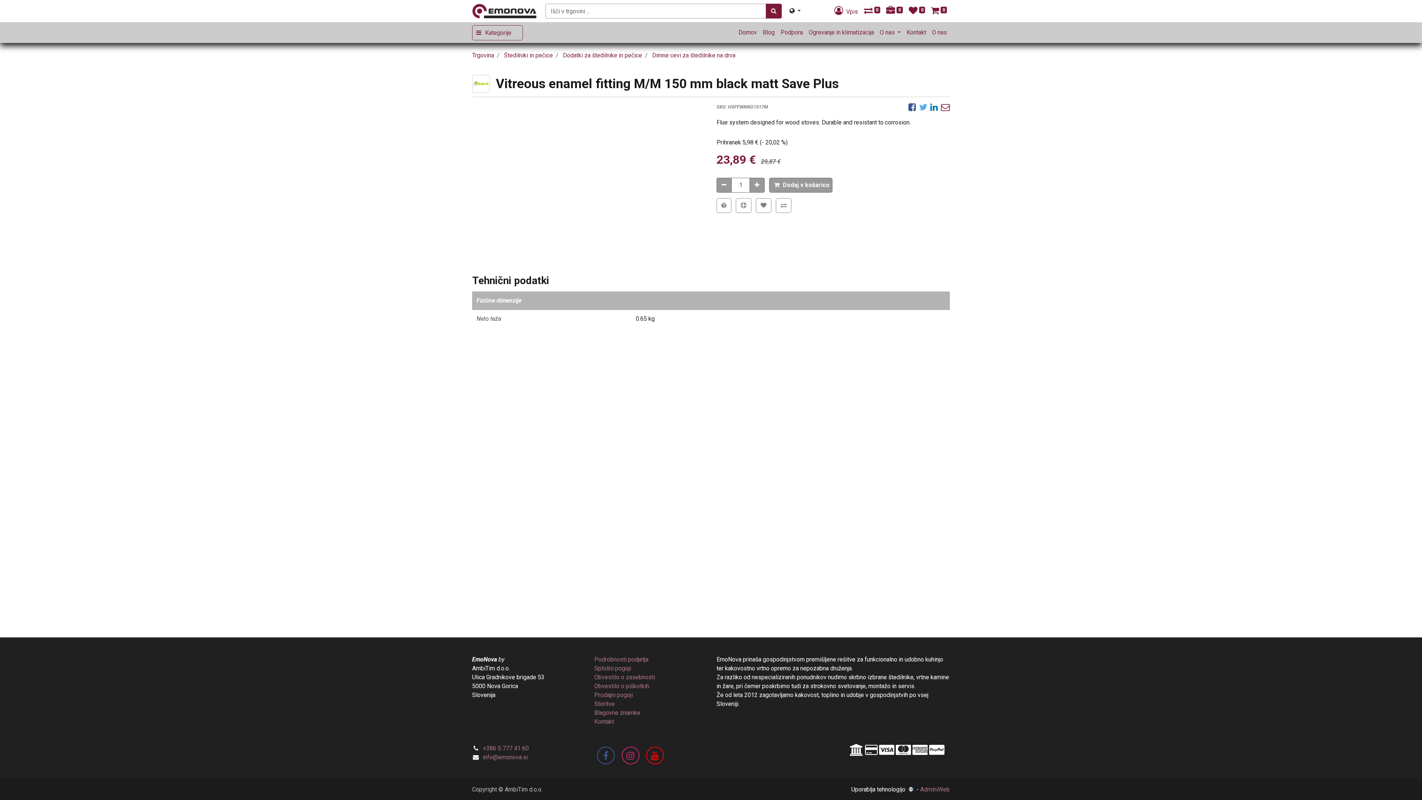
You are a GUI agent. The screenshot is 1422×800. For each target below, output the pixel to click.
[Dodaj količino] (757, 185)
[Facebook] (912, 107)
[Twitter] (923, 107)
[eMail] (945, 107)
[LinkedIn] (934, 107)
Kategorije (498, 32)
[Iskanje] (774, 11)
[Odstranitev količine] (724, 185)
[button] (800, 185)
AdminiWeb (935, 789)
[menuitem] (747, 32)
